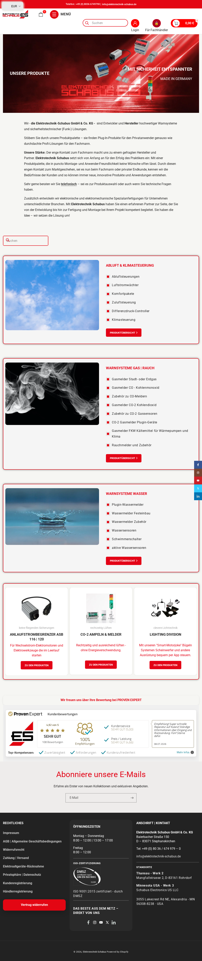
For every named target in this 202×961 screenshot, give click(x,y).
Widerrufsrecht (13, 850)
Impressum (11, 833)
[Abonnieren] (132, 797)
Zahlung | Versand (16, 858)
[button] (41, 14)
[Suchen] (87, 23)
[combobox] (105, 23)
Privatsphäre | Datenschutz (22, 875)
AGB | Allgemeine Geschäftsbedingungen (32, 841)
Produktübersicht (122, 332)
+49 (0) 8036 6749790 (88, 4)
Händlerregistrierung (18, 891)
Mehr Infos (183, 752)
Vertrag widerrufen (34, 905)
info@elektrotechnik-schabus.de (119, 4)
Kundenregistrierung (17, 883)
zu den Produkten (37, 665)
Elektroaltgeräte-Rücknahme (23, 866)
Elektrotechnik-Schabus (94, 952)
